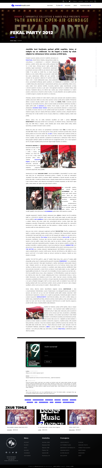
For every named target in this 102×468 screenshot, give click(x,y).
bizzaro (68, 466)
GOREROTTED (69, 245)
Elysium (80, 442)
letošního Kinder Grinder (40, 107)
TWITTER (86, 1)
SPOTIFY (91, 1)
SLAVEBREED (48, 211)
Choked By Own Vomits (68, 402)
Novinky (50, 5)
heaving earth (64, 450)
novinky (26, 442)
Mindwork (81, 453)
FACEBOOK (75, 1)
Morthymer (81, 450)
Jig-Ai (51, 402)
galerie (26, 450)
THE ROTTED (30, 249)
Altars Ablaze (64, 453)
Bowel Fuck (30, 402)
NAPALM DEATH (41, 297)
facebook (27, 453)
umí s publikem (38, 219)
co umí (50, 133)
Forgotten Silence (84, 447)
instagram (27, 455)
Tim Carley (44, 237)
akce (25, 447)
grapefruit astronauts (67, 447)
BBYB (48, 326)
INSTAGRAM (81, 1)
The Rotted (58, 402)
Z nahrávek (40, 105)
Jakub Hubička (56, 466)
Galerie (67, 5)
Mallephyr (63, 455)
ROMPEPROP (63, 261)
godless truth (83, 445)
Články (58, 5)
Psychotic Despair (43, 402)
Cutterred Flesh (65, 445)
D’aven (11, 40)
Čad (36, 402)
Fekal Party (29, 60)
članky (26, 445)
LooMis (71, 466)
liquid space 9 (64, 442)
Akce (75, 5)
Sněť (79, 455)
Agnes (15, 40)
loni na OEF (66, 237)
